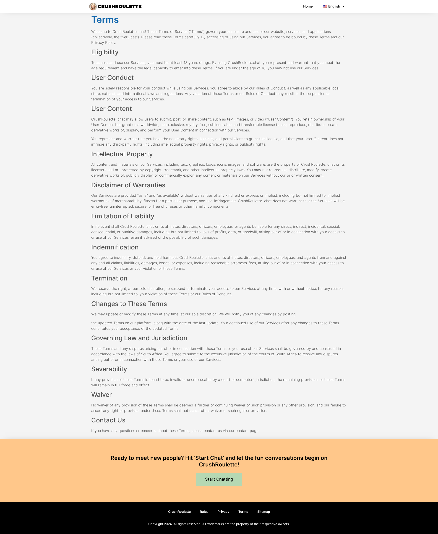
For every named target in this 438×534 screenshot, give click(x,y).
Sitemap (263, 511)
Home (308, 6)
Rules (204, 511)
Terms (243, 511)
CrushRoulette (120, 6)
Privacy (223, 511)
